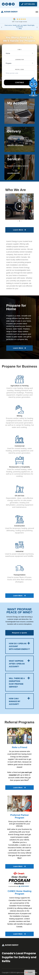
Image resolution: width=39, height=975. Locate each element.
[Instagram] (10, 4)
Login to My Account (18, 117)
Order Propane (15, 145)
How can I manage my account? (14, 701)
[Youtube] (3, 4)
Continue (19, 82)
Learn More (13, 173)
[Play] (19, 206)
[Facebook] (6, 4)
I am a (19, 49)
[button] (7, 206)
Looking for (19, 59)
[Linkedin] (13, 4)
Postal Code (19, 69)
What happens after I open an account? (17, 664)
